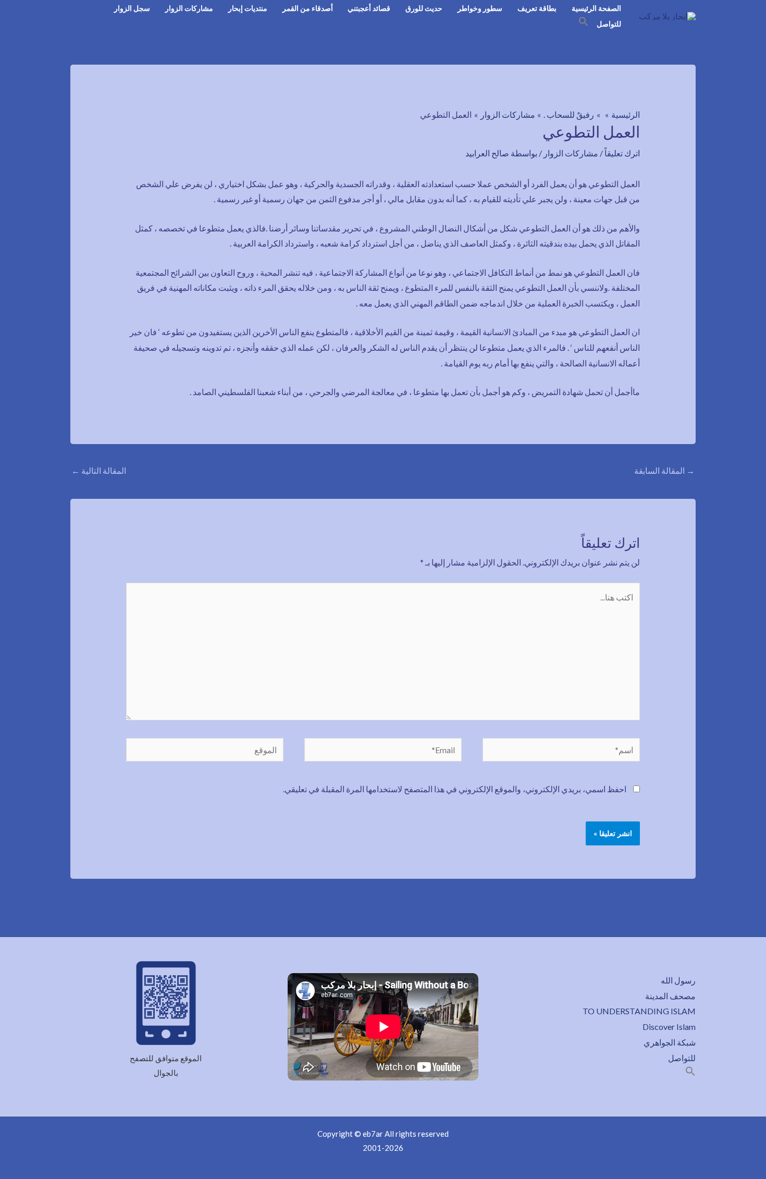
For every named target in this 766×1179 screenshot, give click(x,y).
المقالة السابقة (664, 470)
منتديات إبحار (247, 8)
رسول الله (678, 980)
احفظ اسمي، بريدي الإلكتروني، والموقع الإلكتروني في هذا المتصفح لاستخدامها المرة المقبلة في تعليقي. (454, 789)
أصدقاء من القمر (307, 8)
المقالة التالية (98, 470)
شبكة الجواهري (670, 1042)
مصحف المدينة (670, 996)
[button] (583, 23)
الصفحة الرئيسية (596, 8)
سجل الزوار (132, 8)
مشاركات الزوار (189, 8)
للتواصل (609, 23)
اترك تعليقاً (622, 153)
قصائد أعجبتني (369, 8)
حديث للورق (423, 8)
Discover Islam (669, 1026)
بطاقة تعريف (537, 8)
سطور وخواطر (480, 8)
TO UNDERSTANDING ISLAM (639, 1011)
